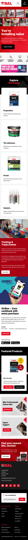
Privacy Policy (17, 532)
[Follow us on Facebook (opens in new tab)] (18, 485)
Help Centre (17, 518)
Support (17, 506)
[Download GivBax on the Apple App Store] (5, 342)
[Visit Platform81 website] (21, 536)
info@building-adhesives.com (8, 478)
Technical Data (20, 387)
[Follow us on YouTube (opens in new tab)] (2, 485)
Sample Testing (18, 516)
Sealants (3, 516)
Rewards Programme (5, 527)
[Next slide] (26, 373)
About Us (16, 527)
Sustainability (17, 529)
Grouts (2, 513)
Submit (22, 499)
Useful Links (4, 524)
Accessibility (17, 521)
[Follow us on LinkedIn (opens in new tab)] (6, 485)
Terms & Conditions (5, 532)
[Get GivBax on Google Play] (15, 342)
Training (16, 511)
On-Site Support (18, 508)
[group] (14, 69)
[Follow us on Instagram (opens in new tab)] (14, 485)
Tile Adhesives (4, 511)
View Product (10, 387)
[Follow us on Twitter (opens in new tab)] (10, 485)
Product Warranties (19, 513)
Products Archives (5, 506)
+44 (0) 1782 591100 (6, 480)
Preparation (3, 508)
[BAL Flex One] (14, 366)
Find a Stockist (4, 529)
